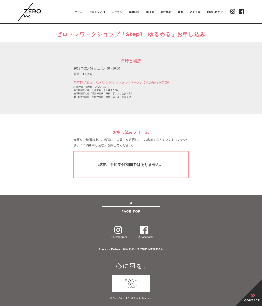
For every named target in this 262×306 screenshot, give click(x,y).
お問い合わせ (215, 12)
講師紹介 (134, 12)
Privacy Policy (110, 249)
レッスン (117, 12)
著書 (180, 12)
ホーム (79, 12)
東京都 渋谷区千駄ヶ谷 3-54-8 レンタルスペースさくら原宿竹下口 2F (121, 82)
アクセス (194, 12)
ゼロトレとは (97, 12)
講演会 (150, 12)
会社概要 (166, 12)
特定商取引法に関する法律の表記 (143, 249)
